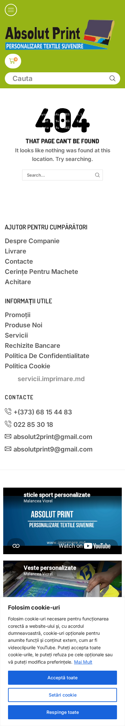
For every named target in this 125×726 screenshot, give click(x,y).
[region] (62, 661)
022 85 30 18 (33, 424)
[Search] (112, 78)
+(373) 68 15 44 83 (42, 412)
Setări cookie (63, 695)
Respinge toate (62, 712)
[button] (11, 10)
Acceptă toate (62, 677)
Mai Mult (83, 662)
